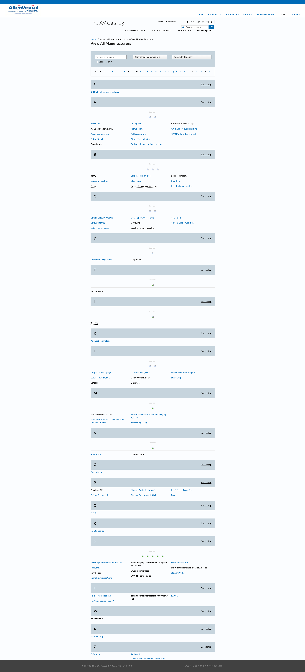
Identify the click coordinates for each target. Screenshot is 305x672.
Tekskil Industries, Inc (101, 595)
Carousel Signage (99, 222)
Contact (296, 14)
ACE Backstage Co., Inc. (102, 128)
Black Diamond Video (141, 175)
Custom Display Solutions (183, 222)
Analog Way (136, 123)
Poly (173, 495)
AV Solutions (232, 14)
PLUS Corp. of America (181, 490)
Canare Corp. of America (102, 217)
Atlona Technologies (140, 139)
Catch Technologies (100, 228)
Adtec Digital (97, 139)
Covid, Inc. (135, 222)
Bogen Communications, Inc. (144, 186)
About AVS (213, 14)
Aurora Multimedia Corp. (182, 123)
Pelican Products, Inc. (101, 495)
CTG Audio (176, 217)
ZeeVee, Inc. (136, 654)
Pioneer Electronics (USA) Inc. (145, 495)
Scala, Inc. (95, 567)
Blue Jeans (136, 181)
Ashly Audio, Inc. (138, 134)
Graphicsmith (215, 666)
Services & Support (265, 14)
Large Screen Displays (101, 372)
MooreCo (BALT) (139, 422)
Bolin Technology (179, 175)
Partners (247, 14)
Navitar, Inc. (96, 454)
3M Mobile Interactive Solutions (105, 92)
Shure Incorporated (140, 570)
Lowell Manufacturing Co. (183, 372)
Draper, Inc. (136, 259)
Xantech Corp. (97, 636)
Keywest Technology (100, 340)
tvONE (174, 595)
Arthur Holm (136, 128)
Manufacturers (185, 30)
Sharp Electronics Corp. (101, 577)
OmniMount (96, 472)
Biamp (93, 186)
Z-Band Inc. (96, 654)
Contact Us (171, 21)
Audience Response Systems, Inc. (146, 144)
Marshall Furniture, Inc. (101, 414)
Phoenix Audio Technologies (144, 490)
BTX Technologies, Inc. (182, 186)
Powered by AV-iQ (160, 658)
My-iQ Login (195, 22)
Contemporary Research (142, 217)
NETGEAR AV (137, 454)
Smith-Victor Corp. (179, 562)
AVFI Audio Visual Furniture (184, 128)
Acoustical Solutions (100, 134)
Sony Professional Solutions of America (189, 567)
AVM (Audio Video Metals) (183, 134)
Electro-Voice (97, 291)
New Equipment (204, 30)
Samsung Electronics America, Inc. (106, 562)
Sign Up (209, 22)
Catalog (283, 14)
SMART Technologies (141, 575)
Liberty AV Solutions (140, 377)
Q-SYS (93, 513)
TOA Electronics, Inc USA (102, 600)
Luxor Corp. (176, 377)
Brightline (175, 181)
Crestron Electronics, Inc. (143, 228)
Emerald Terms (138, 658)
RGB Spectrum (97, 530)
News (160, 21)
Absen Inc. (95, 123)
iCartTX (94, 323)
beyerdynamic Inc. (99, 181)
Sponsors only (105, 61)
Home (200, 14)
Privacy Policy (148, 658)
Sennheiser (96, 572)
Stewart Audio (177, 572)
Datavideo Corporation (101, 259)
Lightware (135, 382)
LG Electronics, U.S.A (140, 372)
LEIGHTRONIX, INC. (100, 377)
